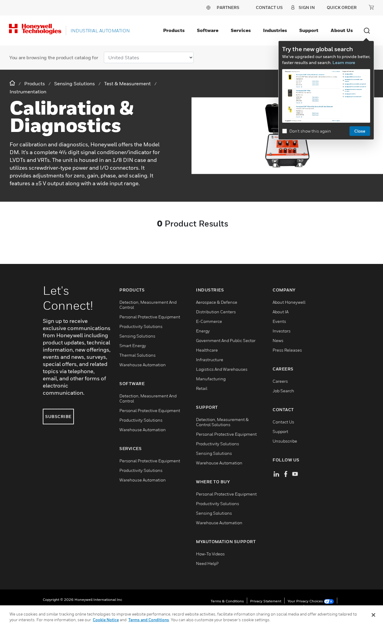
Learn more (343, 62)
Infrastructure (209, 359)
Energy (203, 330)
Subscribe (58, 416)
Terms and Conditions (148, 619)
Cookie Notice (106, 619)
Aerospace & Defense (216, 302)
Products (174, 30)
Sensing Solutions (137, 335)
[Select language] (208, 7)
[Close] (373, 615)
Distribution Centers (216, 311)
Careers (280, 381)
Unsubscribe (285, 440)
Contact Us (283, 421)
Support (308, 30)
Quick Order (342, 7)
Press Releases (287, 349)
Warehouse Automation (142, 364)
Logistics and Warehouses (221, 369)
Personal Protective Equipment (149, 316)
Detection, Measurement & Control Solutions (222, 422)
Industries (275, 30)
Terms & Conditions (227, 601)
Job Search (283, 390)
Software (207, 30)
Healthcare (207, 349)
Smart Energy (132, 345)
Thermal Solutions (137, 355)
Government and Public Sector (226, 340)
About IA (280, 311)
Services (241, 30)
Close (359, 130)
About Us (342, 30)
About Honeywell (289, 302)
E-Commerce (209, 321)
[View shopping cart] (371, 7)
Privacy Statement (265, 601)
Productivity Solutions (140, 326)
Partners (228, 7)
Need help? (207, 563)
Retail (201, 388)
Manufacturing (211, 378)
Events (279, 321)
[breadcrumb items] (13, 83)
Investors (282, 330)
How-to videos (210, 553)
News (278, 340)
